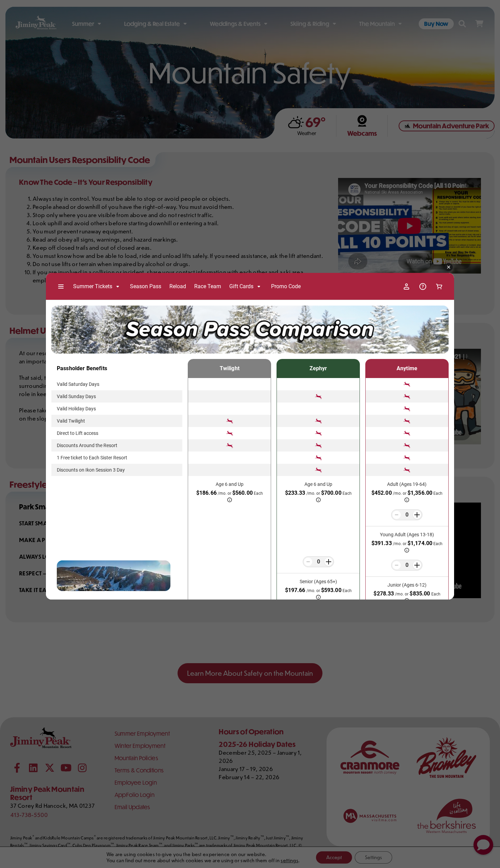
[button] (448, 267)
